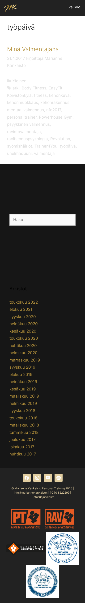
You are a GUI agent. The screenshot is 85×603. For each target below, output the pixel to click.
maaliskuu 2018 (24, 425)
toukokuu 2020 (23, 338)
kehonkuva (59, 95)
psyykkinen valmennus (28, 124)
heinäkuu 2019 (23, 381)
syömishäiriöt (19, 146)
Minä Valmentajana (33, 49)
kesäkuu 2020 (22, 331)
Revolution (60, 138)
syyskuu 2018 (22, 410)
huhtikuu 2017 (22, 454)
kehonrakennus (54, 102)
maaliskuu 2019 (24, 396)
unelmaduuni (19, 153)
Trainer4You (45, 146)
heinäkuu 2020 (23, 323)
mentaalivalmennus (25, 109)
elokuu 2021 (20, 309)
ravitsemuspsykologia (27, 138)
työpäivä (68, 146)
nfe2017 (53, 109)
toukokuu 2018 (23, 418)
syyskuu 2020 (22, 316)
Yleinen (19, 81)
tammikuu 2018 (23, 432)
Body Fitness (34, 88)
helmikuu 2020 (23, 352)
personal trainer (22, 117)
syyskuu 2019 (22, 367)
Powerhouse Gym (55, 117)
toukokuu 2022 (23, 302)
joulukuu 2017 (22, 439)
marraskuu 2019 (24, 360)
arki (16, 88)
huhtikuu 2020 (23, 345)
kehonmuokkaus (22, 102)
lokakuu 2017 (21, 447)
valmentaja (44, 153)
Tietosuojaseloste (42, 497)
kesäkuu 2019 (22, 389)
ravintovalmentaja (24, 131)
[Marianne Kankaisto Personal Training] (10, 8)
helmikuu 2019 (23, 403)
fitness (40, 95)
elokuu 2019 (21, 374)
